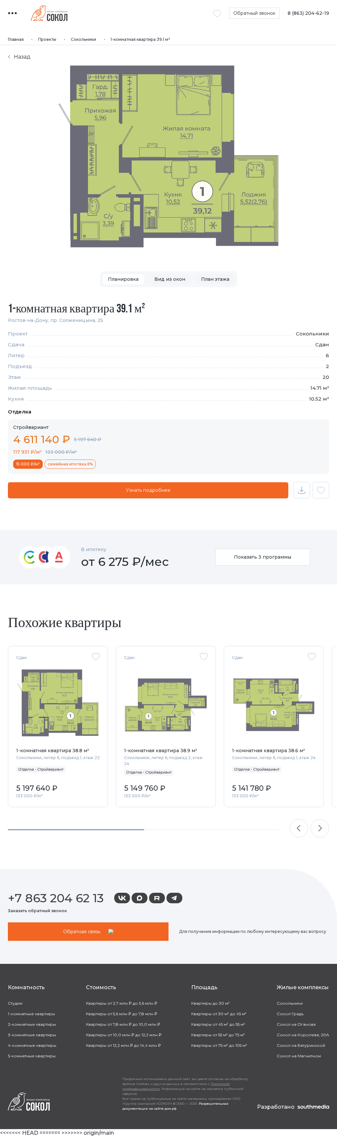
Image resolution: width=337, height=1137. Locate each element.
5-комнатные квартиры (32, 1055)
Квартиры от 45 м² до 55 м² (218, 1024)
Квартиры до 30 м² (210, 1003)
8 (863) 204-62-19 (308, 13)
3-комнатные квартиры (32, 1034)
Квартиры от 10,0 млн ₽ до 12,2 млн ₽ (124, 1034)
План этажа (215, 279)
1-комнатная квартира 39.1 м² (140, 39)
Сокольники (83, 39)
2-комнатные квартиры (32, 1024)
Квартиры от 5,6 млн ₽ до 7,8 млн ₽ (121, 1013)
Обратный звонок (254, 13)
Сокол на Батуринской (301, 1045)
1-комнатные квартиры (31, 1013)
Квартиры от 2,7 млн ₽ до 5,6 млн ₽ (121, 1003)
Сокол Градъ (290, 1013)
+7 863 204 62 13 (56, 898)
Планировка (123, 279)
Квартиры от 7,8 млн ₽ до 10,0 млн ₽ (123, 1024)
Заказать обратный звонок (37, 910)
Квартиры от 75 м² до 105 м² (219, 1045)
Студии (15, 1003)
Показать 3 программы (262, 557)
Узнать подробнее (148, 490)
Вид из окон (169, 279)
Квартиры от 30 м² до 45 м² (218, 1013)
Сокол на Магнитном (299, 1055)
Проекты (47, 39)
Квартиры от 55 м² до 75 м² (218, 1034)
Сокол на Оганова (296, 1024)
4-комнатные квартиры (32, 1045)
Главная (16, 39)
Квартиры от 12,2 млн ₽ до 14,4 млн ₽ (123, 1045)
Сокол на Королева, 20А (303, 1034)
